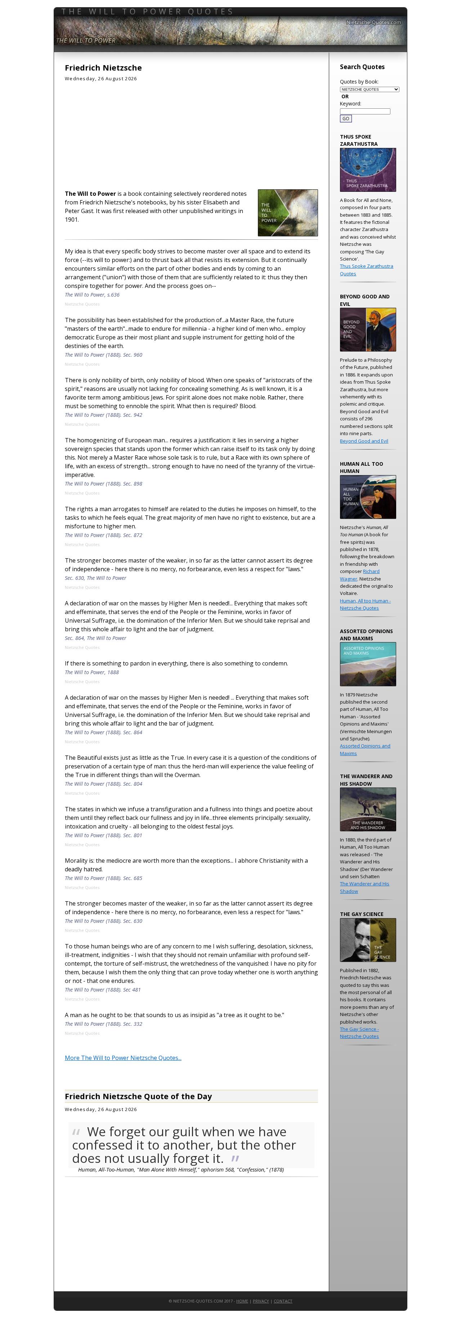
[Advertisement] (191, 133)
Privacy (261, 1301)
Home (242, 1301)
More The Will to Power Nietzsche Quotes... (123, 1058)
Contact (283, 1301)
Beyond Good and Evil (364, 441)
